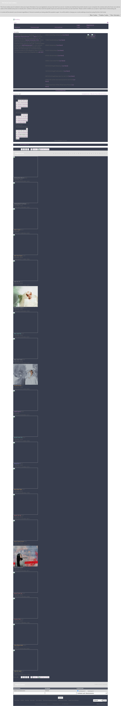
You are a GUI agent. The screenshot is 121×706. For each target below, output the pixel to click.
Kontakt (22, 700)
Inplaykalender (85, 94)
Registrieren (90, 25)
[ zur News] (66, 35)
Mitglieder (17, 27)
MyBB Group (72, 704)
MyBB (60, 704)
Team (88, 27)
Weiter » (35, 149)
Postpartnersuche (61, 90)
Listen (78, 27)
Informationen (58, 27)
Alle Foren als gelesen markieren (50, 700)
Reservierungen (35, 27)
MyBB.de (50, 704)
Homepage (47, 688)
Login (78, 25)
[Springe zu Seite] (43, 149)
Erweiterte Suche (101, 684)
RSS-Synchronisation (62, 700)
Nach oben (32, 700)
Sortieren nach (80, 688)
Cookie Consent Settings (73, 700)
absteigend (91, 691)
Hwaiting (16, 144)
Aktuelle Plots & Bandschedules (99, 94)
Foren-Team (16, 700)
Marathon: (93, 36)
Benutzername (17, 688)
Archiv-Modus (39, 700)
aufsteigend (82, 691)
